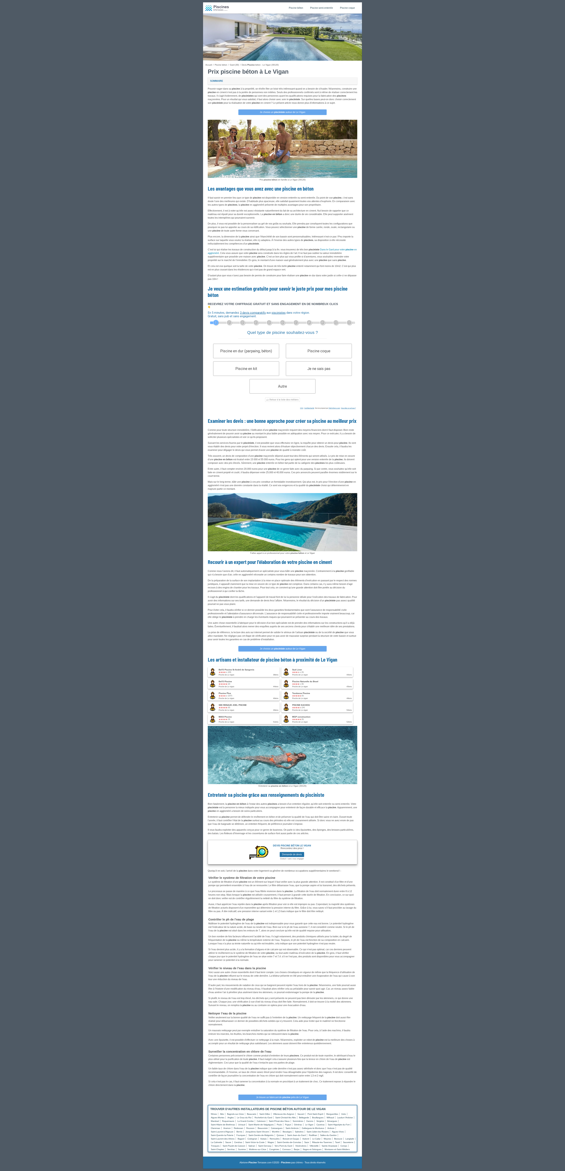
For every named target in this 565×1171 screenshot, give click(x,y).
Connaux (286, 1149)
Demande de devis (292, 854)
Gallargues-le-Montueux (313, 1128)
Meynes (327, 1139)
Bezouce (338, 1139)
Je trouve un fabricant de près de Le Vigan (282, 1097)
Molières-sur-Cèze (257, 1149)
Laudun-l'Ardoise (345, 1117)
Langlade (349, 1139)
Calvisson (261, 1121)
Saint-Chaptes (217, 1149)
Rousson (250, 1128)
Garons (309, 1121)
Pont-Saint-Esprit (315, 1114)
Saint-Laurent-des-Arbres (223, 1139)
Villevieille (314, 1146)
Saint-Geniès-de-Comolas (289, 1142)
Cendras (238, 1142)
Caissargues (276, 1128)
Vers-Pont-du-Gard (283, 1146)
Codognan (252, 1139)
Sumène (242, 1149)
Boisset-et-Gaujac (291, 1139)
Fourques (240, 1135)
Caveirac (320, 1124)
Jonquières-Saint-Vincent (257, 1131)
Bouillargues (318, 1117)
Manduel (215, 1121)
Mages (271, 1142)
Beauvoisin (263, 1128)
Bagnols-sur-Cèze (235, 1114)
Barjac (297, 1149)
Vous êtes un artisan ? (348, 408)
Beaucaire (251, 1114)
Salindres (299, 1131)
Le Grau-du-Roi (244, 1117)
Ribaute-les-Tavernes (322, 1142)
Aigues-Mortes (217, 1117)
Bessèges (287, 1131)
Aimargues (332, 1121)
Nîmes (214, 1114)
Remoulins (275, 1139)
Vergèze (320, 1121)
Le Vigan (309, 1124)
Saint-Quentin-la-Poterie (222, 1135)
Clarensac (215, 1128)
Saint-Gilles (264, 1114)
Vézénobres (300, 1146)
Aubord (305, 1139)
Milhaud (330, 1117)
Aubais (263, 1139)
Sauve (228, 1142)
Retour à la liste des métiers (284, 399)
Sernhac (231, 1149)
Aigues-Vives (338, 1131)
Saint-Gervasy (264, 1146)
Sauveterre (348, 1142)
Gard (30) (234, 65)
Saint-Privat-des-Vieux (279, 1121)
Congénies (274, 1149)
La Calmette (216, 1142)
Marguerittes (332, 1114)
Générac (298, 1124)
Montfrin (276, 1131)
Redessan (238, 1128)
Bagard (241, 1139)
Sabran (251, 1146)
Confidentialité (309, 408)
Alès (222, 1114)
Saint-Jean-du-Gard (296, 1135)
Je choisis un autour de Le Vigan (282, 112)
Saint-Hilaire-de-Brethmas (223, 1124)
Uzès (343, 1114)
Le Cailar (316, 1139)
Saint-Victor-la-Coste (255, 1142)
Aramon (227, 1128)
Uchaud (241, 1124)
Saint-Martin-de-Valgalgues (261, 1124)
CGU (301, 408)
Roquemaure (228, 1121)
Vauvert (300, 1114)
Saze (306, 1142)
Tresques (215, 1146)
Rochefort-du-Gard (263, 1117)
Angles (230, 1117)
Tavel (337, 1142)
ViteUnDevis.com (334, 408)
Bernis (239, 1131)
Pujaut (288, 1124)
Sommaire (216, 81)
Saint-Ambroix (292, 1128)
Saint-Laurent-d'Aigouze (222, 1131)
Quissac (280, 1135)
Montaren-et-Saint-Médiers (337, 1149)
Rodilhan (313, 1135)
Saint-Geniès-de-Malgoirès (261, 1135)
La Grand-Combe (245, 1121)
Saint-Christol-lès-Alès (285, 1117)
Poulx (279, 1124)
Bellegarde (304, 1117)
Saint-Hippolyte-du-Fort (339, 1124)
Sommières (298, 1121)
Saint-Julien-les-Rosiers (318, 1131)
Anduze (330, 1128)
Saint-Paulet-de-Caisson (234, 1146)
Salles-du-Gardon (328, 1135)
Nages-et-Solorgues (312, 1149)
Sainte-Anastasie (329, 1146)
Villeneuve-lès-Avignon (283, 1114)
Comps (343, 1146)
